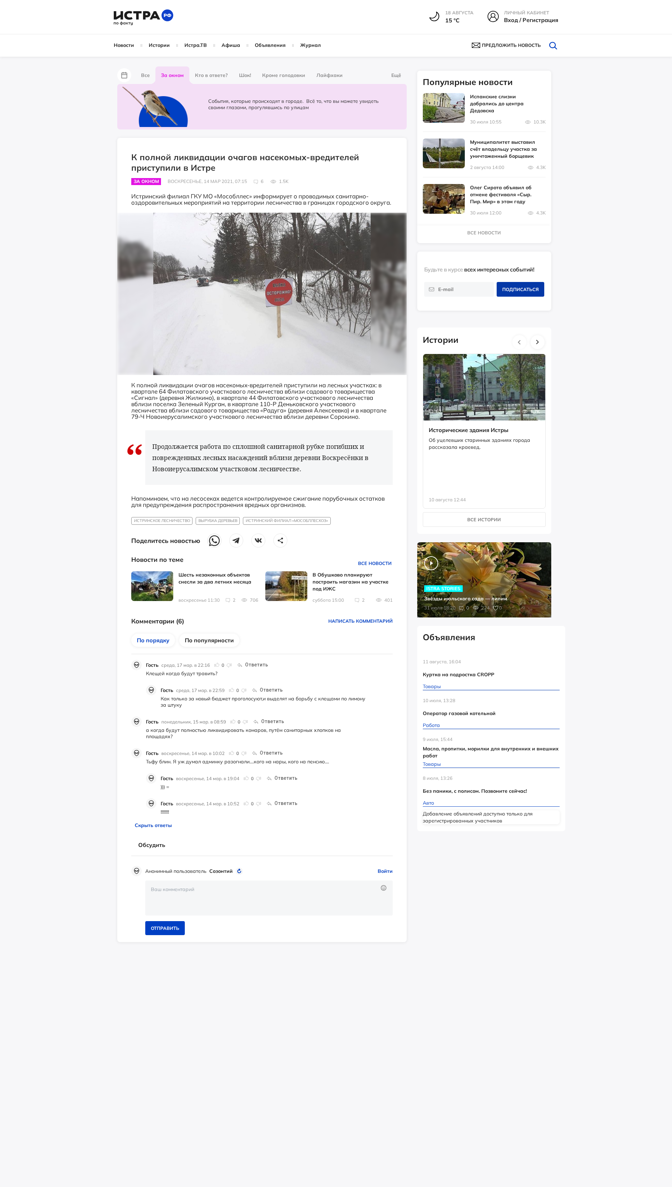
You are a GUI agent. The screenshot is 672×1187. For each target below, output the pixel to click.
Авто (428, 803)
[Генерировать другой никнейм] (240, 871)
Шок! (245, 75)
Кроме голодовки (283, 75)
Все (145, 75)
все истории (484, 519)
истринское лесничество (162, 520)
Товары (432, 686)
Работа (431, 725)
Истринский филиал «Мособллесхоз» (287, 520)
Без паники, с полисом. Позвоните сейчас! (475, 791)
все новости (484, 232)
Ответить (256, 664)
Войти (385, 871)
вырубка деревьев (217, 520)
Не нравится (229, 665)
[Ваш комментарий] (269, 898)
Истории (159, 45)
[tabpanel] (484, 424)
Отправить (165, 928)
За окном (172, 75)
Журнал (310, 45)
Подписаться (520, 289)
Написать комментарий (360, 621)
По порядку (153, 640)
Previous (519, 342)
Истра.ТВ (195, 45)
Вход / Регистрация (531, 19)
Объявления (270, 45)
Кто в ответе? (211, 75)
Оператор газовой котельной (459, 713)
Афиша (231, 45)
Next (538, 342)
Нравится (217, 665)
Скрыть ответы (153, 825)
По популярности (209, 640)
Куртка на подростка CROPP (458, 674)
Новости (124, 45)
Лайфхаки (329, 75)
